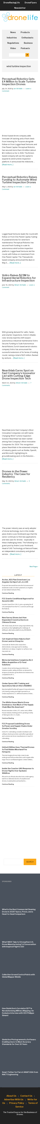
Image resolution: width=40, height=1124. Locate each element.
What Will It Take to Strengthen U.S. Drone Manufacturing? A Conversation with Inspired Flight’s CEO (19, 944)
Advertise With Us (13, 1099)
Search (30, 862)
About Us (11, 1096)
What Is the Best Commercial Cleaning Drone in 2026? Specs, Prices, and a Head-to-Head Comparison (19, 911)
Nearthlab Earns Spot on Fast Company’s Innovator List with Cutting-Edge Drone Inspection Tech (18, 374)
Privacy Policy (16, 1103)
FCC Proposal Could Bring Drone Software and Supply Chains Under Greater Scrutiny (17, 726)
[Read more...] (7, 164)
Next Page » (34, 566)
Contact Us (26, 1096)
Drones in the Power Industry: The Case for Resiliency (16, 474)
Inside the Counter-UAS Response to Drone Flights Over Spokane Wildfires (18, 770)
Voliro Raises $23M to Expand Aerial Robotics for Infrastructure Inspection (19, 278)
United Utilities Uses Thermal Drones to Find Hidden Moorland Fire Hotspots (18, 749)
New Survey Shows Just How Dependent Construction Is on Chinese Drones (15, 620)
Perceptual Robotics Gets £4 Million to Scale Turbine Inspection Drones (19, 81)
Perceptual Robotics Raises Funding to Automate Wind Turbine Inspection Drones (19, 179)
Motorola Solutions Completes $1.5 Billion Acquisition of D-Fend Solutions (17, 662)
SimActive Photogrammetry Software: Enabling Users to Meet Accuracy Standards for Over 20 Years (19, 1042)
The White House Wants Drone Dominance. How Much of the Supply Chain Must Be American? (17, 704)
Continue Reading (8, 593)
